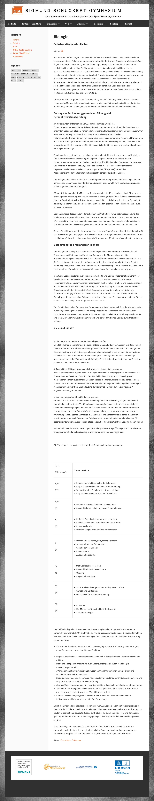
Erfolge (35, 70)
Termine (16, 43)
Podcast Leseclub (33, 77)
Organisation (52, 24)
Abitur (13, 70)
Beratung (114, 24)
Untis (15, 46)
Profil (67, 24)
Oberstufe (21, 77)
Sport (13, 81)
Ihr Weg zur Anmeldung (31, 24)
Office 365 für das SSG (22, 50)
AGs (19, 70)
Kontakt (128, 24)
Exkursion (15, 74)
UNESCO (20, 81)
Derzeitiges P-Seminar (71, 740)
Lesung (35, 74)
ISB (62, 51)
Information (26, 74)
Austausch (26, 70)
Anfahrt (16, 40)
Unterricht (81, 24)
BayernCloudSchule (21, 53)
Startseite (12, 24)
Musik (13, 77)
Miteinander (98, 24)
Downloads (18, 56)
